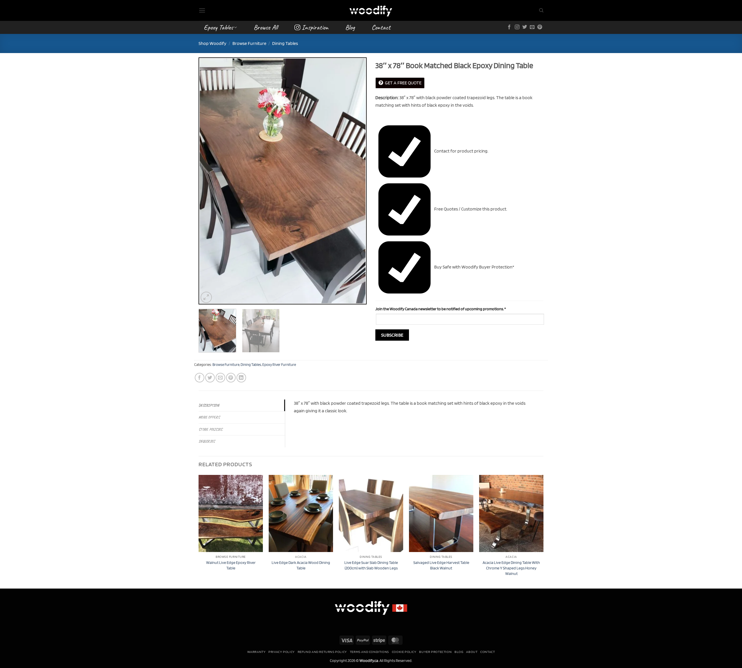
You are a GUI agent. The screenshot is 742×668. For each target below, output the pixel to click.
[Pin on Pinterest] (231, 377)
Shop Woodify (212, 43)
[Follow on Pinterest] (539, 27)
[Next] (356, 181)
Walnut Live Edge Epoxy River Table (231, 565)
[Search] (541, 10)
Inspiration (315, 27)
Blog (350, 27)
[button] (202, 10)
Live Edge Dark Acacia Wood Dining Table (301, 565)
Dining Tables (285, 43)
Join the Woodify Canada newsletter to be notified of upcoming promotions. (440, 308)
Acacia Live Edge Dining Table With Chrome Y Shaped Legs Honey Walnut (511, 568)
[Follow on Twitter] (524, 27)
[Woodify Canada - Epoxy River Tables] (371, 10)
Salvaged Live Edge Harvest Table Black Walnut (441, 565)
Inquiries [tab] (207, 441)
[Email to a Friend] (220, 377)
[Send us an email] (532, 27)
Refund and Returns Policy (322, 651)
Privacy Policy (281, 651)
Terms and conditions (369, 651)
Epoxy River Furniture (279, 364)
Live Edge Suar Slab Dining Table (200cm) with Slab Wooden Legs (371, 565)
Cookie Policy (404, 651)
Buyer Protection (435, 651)
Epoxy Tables (218, 27)
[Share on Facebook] (199, 377)
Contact (381, 27)
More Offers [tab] (209, 417)
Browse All (266, 27)
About (471, 651)
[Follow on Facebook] (509, 27)
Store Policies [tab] (211, 429)
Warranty (256, 651)
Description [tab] (209, 405)
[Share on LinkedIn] (241, 377)
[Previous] (209, 181)
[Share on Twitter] (210, 377)
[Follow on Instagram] (517, 27)
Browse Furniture (249, 43)
